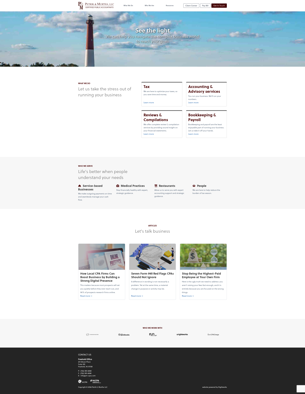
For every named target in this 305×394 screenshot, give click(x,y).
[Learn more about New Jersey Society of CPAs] (95, 381)
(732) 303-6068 (85, 373)
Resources (170, 5)
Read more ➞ (101, 295)
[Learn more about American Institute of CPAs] (82, 381)
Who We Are (149, 5)
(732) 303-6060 (86, 371)
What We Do (128, 5)
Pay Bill (205, 5)
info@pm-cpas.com (88, 375)
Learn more (153, 102)
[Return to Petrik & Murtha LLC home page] (96, 5)
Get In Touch (219, 5)
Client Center (191, 5)
